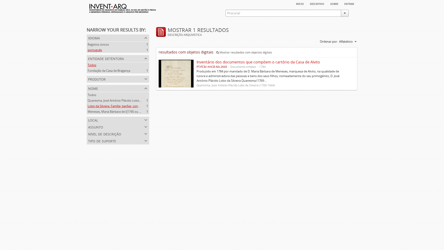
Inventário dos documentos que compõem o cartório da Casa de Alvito (258, 62)
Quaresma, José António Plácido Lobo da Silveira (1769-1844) (129, 100)
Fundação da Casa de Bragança (109, 71)
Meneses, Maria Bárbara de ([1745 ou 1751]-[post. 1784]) (126, 111)
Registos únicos (98, 44)
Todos (92, 65)
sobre (334, 3)
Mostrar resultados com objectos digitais (245, 52)
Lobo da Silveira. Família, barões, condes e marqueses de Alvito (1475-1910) (139, 106)
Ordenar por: (329, 41)
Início (300, 3)
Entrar (349, 3)
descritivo (317, 3)
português (95, 50)
